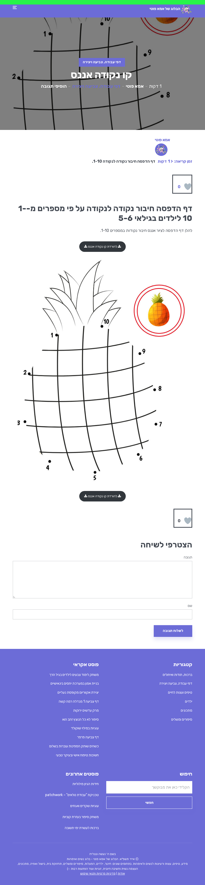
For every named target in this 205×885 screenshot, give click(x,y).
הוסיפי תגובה (54, 86)
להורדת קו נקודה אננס (102, 246)
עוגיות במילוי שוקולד (85, 728)
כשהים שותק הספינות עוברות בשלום (74, 746)
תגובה (188, 557)
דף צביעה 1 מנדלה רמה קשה (79, 701)
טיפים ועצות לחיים (180, 692)
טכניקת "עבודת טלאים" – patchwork (72, 795)
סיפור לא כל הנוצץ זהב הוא (80, 719)
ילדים (188, 701)
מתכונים (186, 710)
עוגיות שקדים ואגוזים (84, 806)
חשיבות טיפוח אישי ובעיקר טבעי (77, 755)
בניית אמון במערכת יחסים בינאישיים (74, 683)
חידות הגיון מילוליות (85, 784)
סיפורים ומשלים (181, 719)
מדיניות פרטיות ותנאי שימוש (98, 873)
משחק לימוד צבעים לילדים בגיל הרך (74, 675)
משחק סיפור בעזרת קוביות (80, 817)
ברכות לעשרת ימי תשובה (82, 828)
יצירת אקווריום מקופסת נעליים (78, 692)
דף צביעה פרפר (88, 737)
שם (190, 606)
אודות (121, 873)
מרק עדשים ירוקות (86, 710)
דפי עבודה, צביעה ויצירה (102, 62)
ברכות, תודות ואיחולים (177, 675)
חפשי (149, 803)
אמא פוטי (135, 86)
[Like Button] (188, 186)
